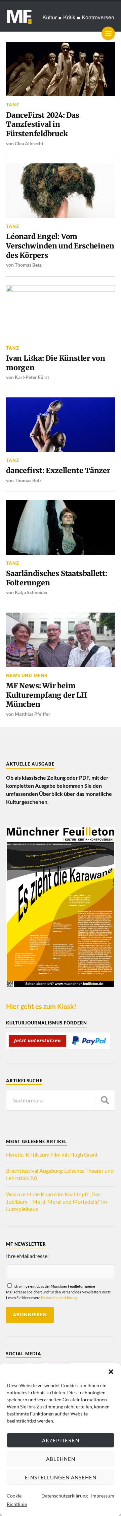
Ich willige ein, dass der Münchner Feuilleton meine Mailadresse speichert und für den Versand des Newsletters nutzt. (58, 1292)
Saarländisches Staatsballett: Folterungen (56, 578)
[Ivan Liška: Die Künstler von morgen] (60, 312)
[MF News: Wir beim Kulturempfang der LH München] (60, 640)
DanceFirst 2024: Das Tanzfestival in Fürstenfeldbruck (42, 124)
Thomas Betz (28, 265)
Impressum (102, 1496)
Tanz (12, 104)
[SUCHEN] (105, 1100)
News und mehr (27, 675)
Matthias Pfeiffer (32, 714)
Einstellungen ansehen (60, 1477)
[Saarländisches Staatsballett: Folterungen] (60, 527)
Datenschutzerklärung (64, 1496)
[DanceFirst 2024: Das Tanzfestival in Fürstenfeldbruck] (60, 69)
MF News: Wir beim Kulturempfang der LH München (46, 695)
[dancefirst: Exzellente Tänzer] (60, 424)
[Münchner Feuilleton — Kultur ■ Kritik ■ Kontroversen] (60, 16)
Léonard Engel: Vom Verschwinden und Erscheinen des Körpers (60, 246)
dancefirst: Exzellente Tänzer (58, 470)
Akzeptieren (60, 1440)
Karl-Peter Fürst (32, 377)
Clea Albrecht (29, 143)
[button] (111, 1371)
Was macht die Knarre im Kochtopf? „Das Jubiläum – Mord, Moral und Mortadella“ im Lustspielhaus (56, 1201)
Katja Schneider (31, 592)
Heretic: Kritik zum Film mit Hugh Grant (52, 1154)
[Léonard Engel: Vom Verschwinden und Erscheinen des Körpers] (60, 190)
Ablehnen (60, 1459)
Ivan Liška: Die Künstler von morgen (55, 363)
